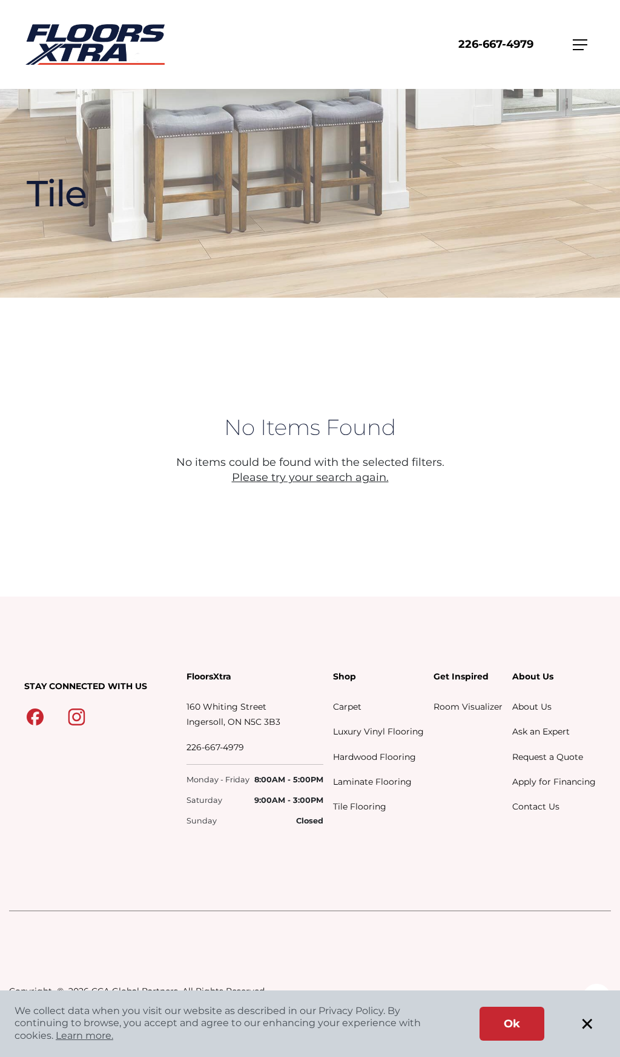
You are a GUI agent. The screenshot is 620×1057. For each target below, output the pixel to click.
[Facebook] (35, 716)
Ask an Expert (541, 731)
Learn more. (84, 1035)
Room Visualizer (468, 706)
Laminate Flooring (372, 781)
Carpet (347, 706)
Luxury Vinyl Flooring (378, 731)
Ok (512, 1023)
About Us (532, 706)
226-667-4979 (495, 44)
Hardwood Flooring (374, 756)
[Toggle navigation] (580, 44)
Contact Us (535, 806)
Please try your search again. (310, 477)
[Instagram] (76, 716)
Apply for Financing (554, 781)
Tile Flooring (359, 806)
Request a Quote (547, 756)
